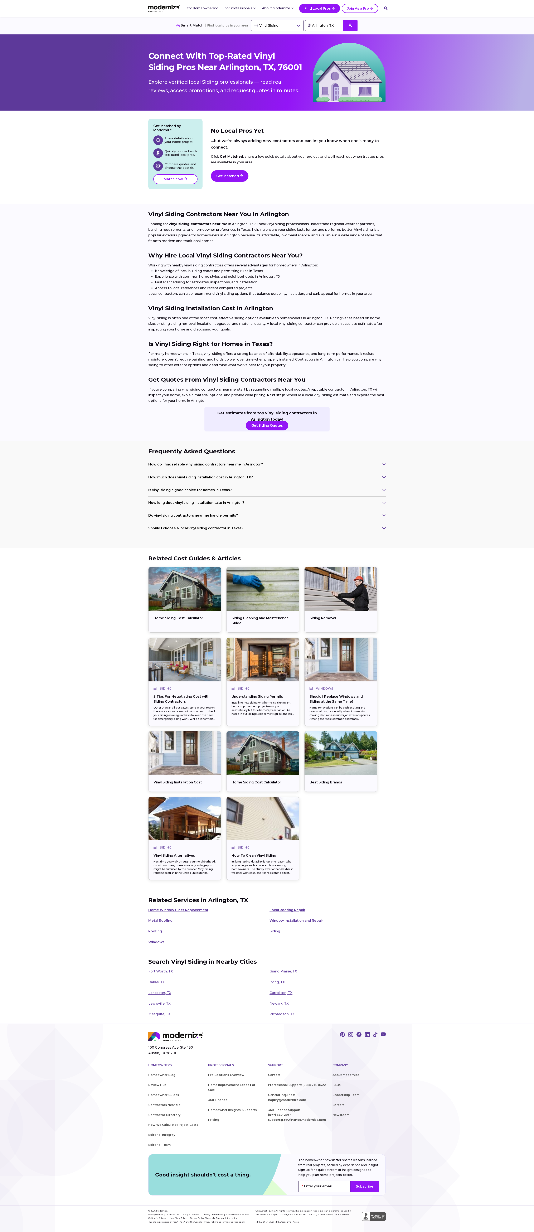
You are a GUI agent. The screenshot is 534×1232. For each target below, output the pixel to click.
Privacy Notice (156, 1214)
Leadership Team (345, 1095)
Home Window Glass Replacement (178, 910)
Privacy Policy (210, 1222)
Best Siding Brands (326, 782)
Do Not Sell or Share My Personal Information (214, 1218)
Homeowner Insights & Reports (232, 1110)
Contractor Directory (164, 1115)
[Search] (386, 8)
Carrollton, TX (281, 993)
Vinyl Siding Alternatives (174, 855)
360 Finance (217, 1100)
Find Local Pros (318, 8)
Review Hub (157, 1085)
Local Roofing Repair (287, 910)
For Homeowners (201, 8)
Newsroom (340, 1115)
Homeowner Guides (163, 1095)
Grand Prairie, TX (283, 971)
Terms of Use (173, 1214)
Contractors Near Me (164, 1105)
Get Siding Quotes (267, 425)
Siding (275, 931)
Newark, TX (279, 1003)
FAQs (336, 1085)
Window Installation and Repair (296, 921)
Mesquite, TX (159, 1014)
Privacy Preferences (213, 1214)
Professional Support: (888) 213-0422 (297, 1085)
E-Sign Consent (191, 1214)
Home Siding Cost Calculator (178, 618)
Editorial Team (159, 1145)
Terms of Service (230, 1222)
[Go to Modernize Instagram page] (350, 1035)
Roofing (155, 931)
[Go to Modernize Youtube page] (383, 1035)
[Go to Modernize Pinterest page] (342, 1035)
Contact (274, 1075)
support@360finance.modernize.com (297, 1120)
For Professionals (238, 8)
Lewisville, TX (159, 1003)
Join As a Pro (358, 8)
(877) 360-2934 (280, 1115)
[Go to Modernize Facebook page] (358, 1035)
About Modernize (276, 8)
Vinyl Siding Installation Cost (178, 782)
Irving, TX (277, 982)
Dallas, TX (156, 982)
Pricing (213, 1120)
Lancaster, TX (159, 993)
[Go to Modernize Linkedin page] (367, 1035)
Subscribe (364, 1186)
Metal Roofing (160, 921)
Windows (156, 942)
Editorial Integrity (161, 1135)
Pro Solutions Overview (226, 1075)
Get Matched (228, 176)
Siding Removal (323, 618)
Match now (174, 179)
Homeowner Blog (161, 1075)
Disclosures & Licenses (237, 1214)
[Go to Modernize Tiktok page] (375, 1035)
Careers (338, 1105)
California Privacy (157, 1218)
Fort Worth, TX (160, 971)
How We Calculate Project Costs (173, 1125)
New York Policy (178, 1218)
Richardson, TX (282, 1014)
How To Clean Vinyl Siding (254, 855)
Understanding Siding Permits (257, 697)
